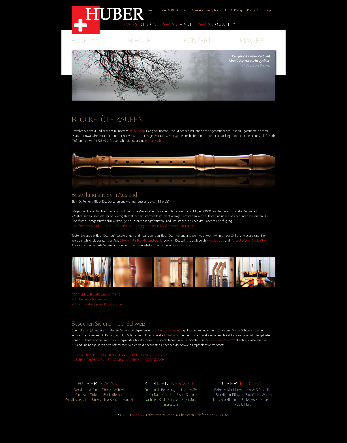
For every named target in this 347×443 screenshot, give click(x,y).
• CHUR (133, 355)
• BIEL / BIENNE (117, 355)
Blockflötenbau (113, 395)
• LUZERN (78, 359)
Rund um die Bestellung (159, 390)
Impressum (170, 404)
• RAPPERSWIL (94, 359)
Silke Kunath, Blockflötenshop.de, (141, 240)
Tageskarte (171, 335)
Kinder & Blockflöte (172, 10)
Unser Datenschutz (158, 395)
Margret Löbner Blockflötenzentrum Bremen (166, 226)
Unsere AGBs (189, 390)
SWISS (140, 24)
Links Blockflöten (224, 399)
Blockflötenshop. (182, 245)
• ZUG (148, 359)
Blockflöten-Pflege (228, 395)
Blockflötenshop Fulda (86, 226)
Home (148, 10)
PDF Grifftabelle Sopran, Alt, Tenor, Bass (98, 304)
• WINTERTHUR (133, 359)
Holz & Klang (233, 10)
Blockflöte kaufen (85, 390)
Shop (267, 10)
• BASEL (89, 355)
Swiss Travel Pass (217, 340)
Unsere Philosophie (205, 10)
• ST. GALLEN (114, 359)
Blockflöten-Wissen (258, 395)
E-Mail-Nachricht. (156, 140)
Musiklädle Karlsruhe (119, 226)
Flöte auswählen (113, 390)
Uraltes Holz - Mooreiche (257, 399)
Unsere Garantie (186, 395)
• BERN (101, 355)
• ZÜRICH (158, 359)
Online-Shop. (137, 131)
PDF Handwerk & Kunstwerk (90, 299)
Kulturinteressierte (170, 330)
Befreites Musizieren (228, 390)
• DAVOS (145, 355)
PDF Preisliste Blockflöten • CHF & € (96, 294)
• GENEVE (158, 355)
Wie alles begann (76, 399)
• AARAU (77, 355)
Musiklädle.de (215, 240)
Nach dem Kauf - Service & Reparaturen (171, 399)
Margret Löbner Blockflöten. (248, 240)
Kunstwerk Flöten (86, 395)
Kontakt (252, 10)
